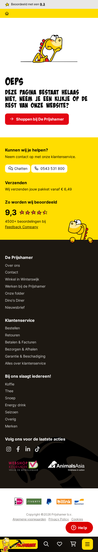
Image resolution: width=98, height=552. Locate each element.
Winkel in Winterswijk (22, 279)
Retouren (12, 335)
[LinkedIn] (27, 449)
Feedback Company (21, 227)
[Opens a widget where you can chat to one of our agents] (79, 528)
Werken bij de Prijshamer (25, 286)
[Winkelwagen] (73, 544)
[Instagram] (8, 449)
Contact (11, 272)
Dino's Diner (14, 300)
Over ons (12, 265)
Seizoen (11, 412)
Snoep (10, 398)
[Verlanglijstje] (59, 544)
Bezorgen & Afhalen (21, 349)
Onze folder (14, 293)
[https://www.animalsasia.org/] (66, 466)
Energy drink (15, 405)
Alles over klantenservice (25, 363)
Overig (10, 419)
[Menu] (87, 544)
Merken (11, 426)
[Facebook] (18, 449)
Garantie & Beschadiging (25, 356)
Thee (9, 391)
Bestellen (12, 328)
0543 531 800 (52, 168)
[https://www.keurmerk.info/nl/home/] (23, 466)
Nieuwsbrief (15, 307)
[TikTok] (37, 449)
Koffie (9, 384)
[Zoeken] (46, 544)
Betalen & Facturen (20, 342)
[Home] (7, 13)
